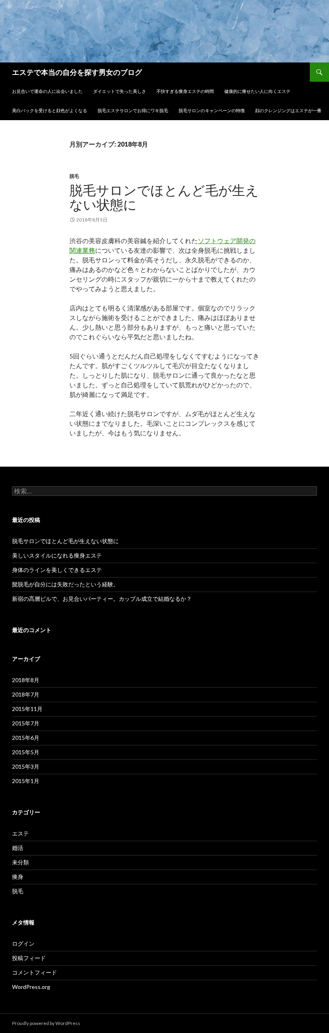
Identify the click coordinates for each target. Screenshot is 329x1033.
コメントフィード (34, 972)
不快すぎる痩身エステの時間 (185, 91)
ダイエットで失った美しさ (119, 91)
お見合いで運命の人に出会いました (47, 91)
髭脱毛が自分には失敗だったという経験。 (65, 584)
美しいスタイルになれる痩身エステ (57, 555)
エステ (20, 833)
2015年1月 (25, 780)
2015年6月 (25, 737)
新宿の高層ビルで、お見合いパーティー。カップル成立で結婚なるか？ (102, 598)
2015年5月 (25, 752)
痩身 (17, 876)
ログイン (23, 943)
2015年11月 (27, 708)
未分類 (20, 862)
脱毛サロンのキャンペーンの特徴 (212, 110)
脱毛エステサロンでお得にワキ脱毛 (132, 110)
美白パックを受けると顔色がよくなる (49, 110)
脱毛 (74, 176)
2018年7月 (25, 694)
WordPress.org (31, 986)
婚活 (17, 847)
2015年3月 (25, 766)
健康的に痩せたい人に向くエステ (257, 91)
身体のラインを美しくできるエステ (57, 569)
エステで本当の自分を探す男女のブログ (77, 72)
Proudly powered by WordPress (46, 1023)
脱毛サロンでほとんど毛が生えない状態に (164, 197)
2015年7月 (25, 723)
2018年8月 (25, 680)
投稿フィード (29, 957)
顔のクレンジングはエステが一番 (288, 110)
